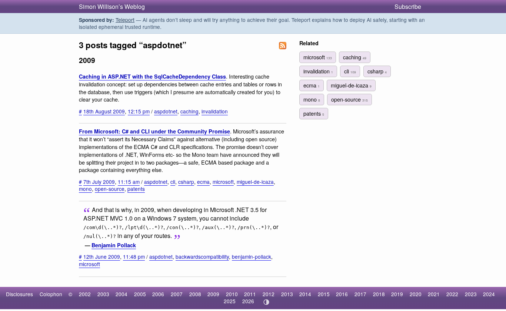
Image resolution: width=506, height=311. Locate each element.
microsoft (223, 181)
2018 (379, 294)
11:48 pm (134, 256)
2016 (342, 294)
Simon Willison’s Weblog (112, 6)
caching (189, 111)
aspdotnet (165, 111)
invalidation (215, 111)
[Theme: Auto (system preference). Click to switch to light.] (266, 302)
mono (85, 188)
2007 (177, 294)
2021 (434, 294)
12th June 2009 (101, 256)
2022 (452, 294)
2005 (140, 294)
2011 (250, 294)
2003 (103, 294)
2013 (287, 294)
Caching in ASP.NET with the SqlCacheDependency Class (152, 76)
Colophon (51, 294)
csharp (186, 181)
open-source (109, 188)
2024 (489, 294)
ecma (203, 181)
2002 (85, 294)
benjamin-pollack (251, 256)
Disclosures (19, 294)
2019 (397, 294)
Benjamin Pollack (113, 245)
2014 (305, 294)
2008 (195, 294)
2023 (471, 294)
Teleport (125, 19)
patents (136, 188)
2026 (248, 301)
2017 (360, 294)
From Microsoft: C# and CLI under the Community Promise (154, 131)
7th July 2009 (99, 181)
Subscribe (408, 6)
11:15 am (129, 181)
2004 (121, 294)
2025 (230, 301)
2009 (213, 294)
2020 (416, 294)
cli (172, 181)
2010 (232, 294)
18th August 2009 (104, 111)
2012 (268, 294)
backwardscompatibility (202, 256)
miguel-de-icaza (255, 181)
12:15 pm (139, 111)
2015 (324, 294)
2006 (158, 294)
